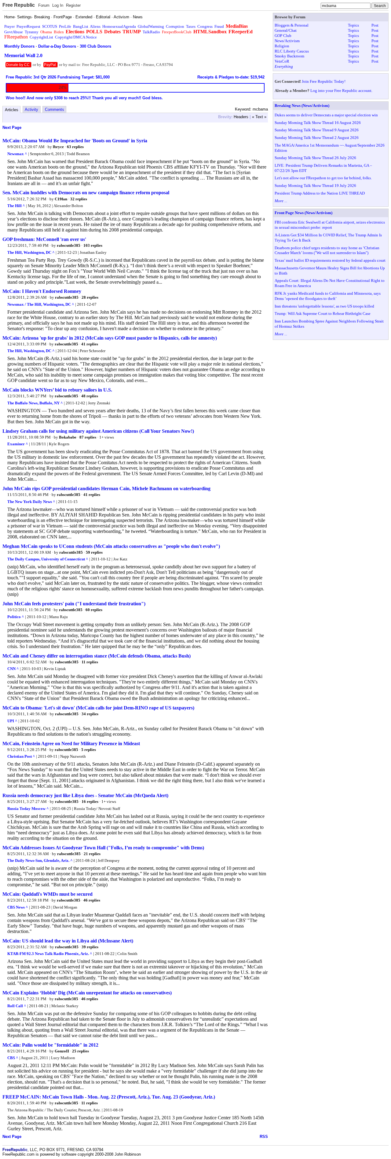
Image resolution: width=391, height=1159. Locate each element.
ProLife (65, 26)
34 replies (90, 714)
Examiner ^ (17, 444)
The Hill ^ (16, 205)
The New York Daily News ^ (31, 501)
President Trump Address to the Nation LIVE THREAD (320, 193)
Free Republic (18, 5)
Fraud (219, 26)
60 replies (94, 609)
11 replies (90, 662)
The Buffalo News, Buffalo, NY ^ (35, 403)
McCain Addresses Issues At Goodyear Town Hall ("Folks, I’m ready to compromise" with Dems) (103, 847)
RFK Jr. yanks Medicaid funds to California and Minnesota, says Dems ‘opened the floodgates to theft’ (328, 296)
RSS (264, 1136)
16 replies (90, 801)
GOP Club (283, 35)
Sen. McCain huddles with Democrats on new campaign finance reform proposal (85, 192)
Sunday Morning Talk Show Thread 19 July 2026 (315, 185)
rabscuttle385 (68, 245)
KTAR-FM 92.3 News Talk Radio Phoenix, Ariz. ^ (49, 953)
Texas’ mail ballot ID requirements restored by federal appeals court (330, 260)
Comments (54, 109)
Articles (11, 110)
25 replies (80, 1051)
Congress (205, 26)
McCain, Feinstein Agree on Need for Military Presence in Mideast (71, 743)
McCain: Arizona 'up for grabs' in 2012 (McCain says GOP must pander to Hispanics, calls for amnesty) (109, 338)
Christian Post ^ (21, 756)
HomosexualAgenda (119, 26)
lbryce (58, 146)
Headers (241, 117)
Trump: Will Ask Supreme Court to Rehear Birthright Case (323, 313)
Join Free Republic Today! (323, 81)
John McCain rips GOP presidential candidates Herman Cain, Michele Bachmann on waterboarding (106, 488)
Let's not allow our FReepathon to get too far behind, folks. (323, 178)
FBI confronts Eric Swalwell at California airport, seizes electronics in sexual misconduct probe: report (330, 225)
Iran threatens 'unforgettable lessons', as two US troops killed (324, 306)
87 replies (87, 437)
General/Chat (286, 30)
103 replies (92, 245)
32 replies (78, 199)
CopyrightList (41, 37)
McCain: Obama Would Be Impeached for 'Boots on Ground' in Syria (74, 140)
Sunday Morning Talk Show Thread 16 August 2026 (318, 122)
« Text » (259, 117)
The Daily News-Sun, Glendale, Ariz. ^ (40, 860)
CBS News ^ (17, 907)
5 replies (88, 749)
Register (73, 5)
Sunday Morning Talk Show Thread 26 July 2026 (315, 157)
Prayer (9, 26)
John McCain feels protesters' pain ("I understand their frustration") (73, 603)
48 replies (89, 396)
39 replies (90, 947)
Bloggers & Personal (292, 25)
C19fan (61, 199)
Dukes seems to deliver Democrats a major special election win (326, 115)
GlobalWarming (151, 26)
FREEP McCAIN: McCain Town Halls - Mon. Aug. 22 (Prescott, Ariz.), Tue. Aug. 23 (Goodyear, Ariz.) (108, 1096)
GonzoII (62, 1051)
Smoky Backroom (289, 56)
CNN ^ (13, 668)
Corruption (175, 26)
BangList (80, 26)
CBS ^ (12, 1057)
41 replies (89, 344)
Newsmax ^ (17, 153)
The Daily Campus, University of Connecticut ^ (47, 559)
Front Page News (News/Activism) (303, 212)
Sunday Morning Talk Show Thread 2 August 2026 (317, 137)
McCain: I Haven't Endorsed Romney (41, 291)
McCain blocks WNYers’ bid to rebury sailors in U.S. (57, 389)
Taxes (191, 26)
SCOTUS (49, 26)
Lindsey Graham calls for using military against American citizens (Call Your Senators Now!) (98, 431)
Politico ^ (15, 616)
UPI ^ (12, 721)
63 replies (75, 146)
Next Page (11, 127)
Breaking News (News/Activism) (302, 105)
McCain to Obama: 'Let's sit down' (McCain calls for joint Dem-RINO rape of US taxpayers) (98, 707)
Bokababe (67, 437)
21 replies (92, 853)
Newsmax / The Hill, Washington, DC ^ (40, 304)
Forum (43, 5)
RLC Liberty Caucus (292, 51)
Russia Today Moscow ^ (28, 808)
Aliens (95, 26)
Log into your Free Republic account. (341, 90)
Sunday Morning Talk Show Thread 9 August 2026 (317, 130)
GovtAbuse (13, 32)
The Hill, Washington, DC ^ (31, 252)
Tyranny (31, 32)
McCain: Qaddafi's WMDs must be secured (47, 894)
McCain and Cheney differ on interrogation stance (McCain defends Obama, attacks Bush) (96, 655)
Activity (31, 109)
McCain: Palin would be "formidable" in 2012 (50, 1045)
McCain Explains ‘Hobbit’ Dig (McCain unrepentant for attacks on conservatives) (87, 992)
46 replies (91, 900)
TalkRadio (151, 32)
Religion (282, 46)
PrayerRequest (28, 26)
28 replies (90, 297)
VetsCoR (282, 61)
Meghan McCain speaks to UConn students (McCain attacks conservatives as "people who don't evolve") (111, 546)
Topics (353, 25)
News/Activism (287, 40)
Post (374, 25)
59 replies (94, 552)
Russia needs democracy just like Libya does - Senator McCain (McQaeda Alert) (85, 795)
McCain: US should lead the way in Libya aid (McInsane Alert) (67, 940)
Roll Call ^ (16, 1006)
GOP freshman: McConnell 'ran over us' (44, 239)
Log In (57, 5)
